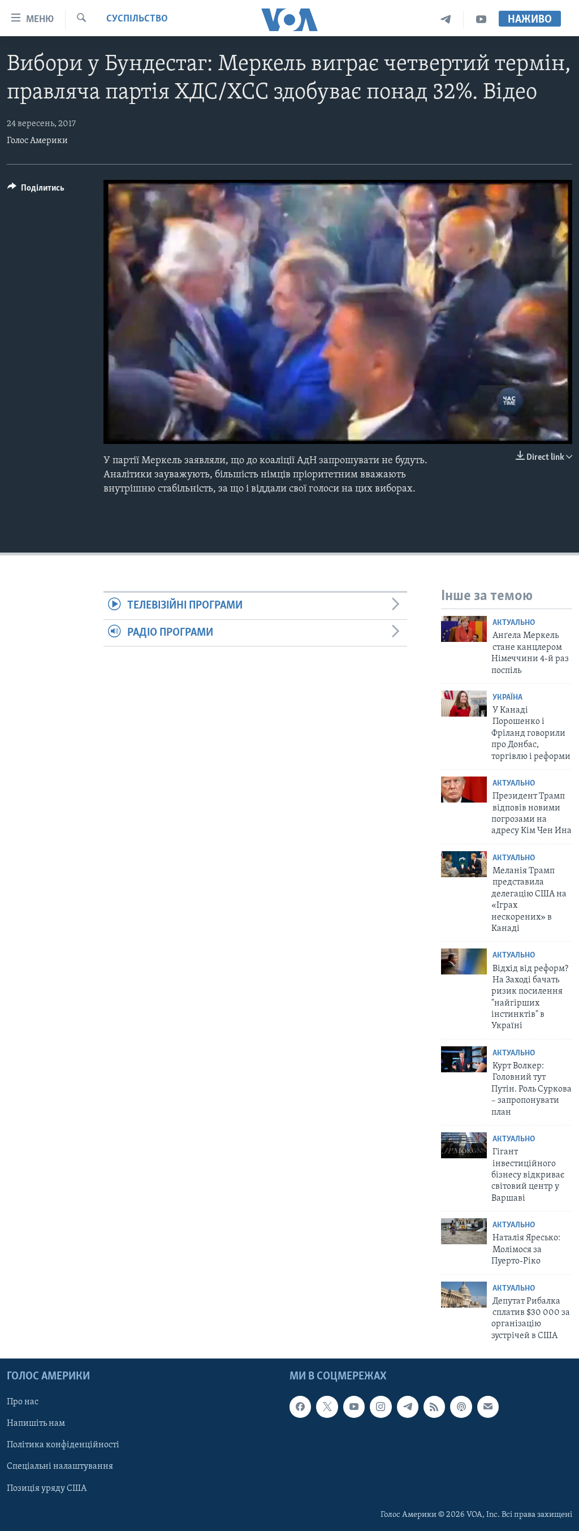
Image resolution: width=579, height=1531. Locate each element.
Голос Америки (37, 140)
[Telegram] (446, 19)
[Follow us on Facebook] (300, 1407)
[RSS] (434, 1407)
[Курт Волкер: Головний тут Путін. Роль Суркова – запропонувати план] (464, 1059)
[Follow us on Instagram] (380, 1407)
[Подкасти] (461, 1407)
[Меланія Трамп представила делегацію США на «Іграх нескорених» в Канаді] (464, 864)
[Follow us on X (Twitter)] (327, 1407)
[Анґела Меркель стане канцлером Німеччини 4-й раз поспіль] (464, 629)
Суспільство (137, 19)
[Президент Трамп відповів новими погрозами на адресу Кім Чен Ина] (464, 790)
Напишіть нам (36, 1424)
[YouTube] (481, 19)
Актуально (513, 623)
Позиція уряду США (47, 1488)
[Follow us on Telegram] (407, 1407)
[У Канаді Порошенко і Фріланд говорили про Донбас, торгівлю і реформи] (464, 704)
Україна (507, 697)
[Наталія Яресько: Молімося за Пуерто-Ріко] (464, 1231)
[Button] (35, 190)
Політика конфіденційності (63, 1445)
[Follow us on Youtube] (354, 1407)
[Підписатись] (488, 1407)
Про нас (22, 1402)
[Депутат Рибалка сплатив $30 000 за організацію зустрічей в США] (464, 1295)
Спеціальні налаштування (60, 1467)
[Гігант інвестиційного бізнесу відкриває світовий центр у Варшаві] (464, 1145)
